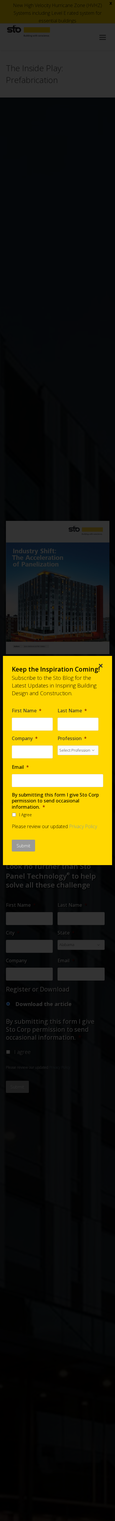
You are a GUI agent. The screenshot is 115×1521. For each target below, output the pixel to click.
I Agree (25, 815)
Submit (23, 846)
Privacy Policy (83, 826)
